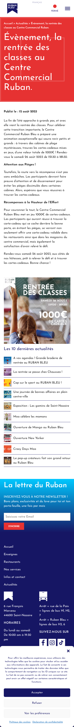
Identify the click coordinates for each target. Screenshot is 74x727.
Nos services (12, 569)
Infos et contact (14, 577)
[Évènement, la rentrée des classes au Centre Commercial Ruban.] (37, 310)
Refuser (37, 703)
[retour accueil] (19, 8)
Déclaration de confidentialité (47, 722)
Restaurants (12, 562)
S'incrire (14, 526)
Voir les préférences (37, 713)
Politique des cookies (20, 722)
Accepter (37, 692)
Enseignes (10, 554)
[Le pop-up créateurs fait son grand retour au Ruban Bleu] (37, 541)
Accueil (8, 23)
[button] (68, 651)
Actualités (22, 23)
